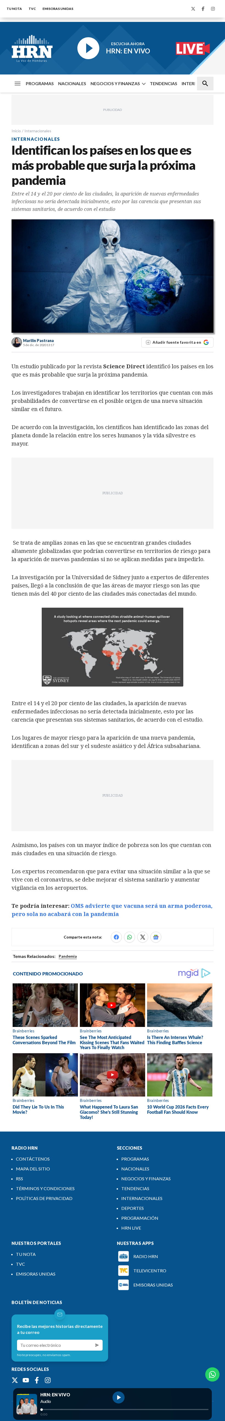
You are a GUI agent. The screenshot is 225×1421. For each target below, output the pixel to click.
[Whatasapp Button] (212, 1374)
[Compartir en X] (142, 937)
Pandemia (68, 956)
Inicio (16, 130)
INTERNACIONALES (141, 1198)
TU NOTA (14, 9)
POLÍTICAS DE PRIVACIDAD (44, 1198)
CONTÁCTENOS (33, 1158)
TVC (32, 9)
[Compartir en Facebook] (116, 937)
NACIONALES (72, 83)
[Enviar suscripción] (97, 1345)
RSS (19, 1178)
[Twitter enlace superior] (193, 9)
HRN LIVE (131, 1227)
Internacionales (37, 130)
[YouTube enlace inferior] (25, 1380)
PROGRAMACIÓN (139, 1218)
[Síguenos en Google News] (155, 937)
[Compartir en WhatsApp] (129, 937)
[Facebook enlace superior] (203, 9)
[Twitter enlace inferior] (15, 1380)
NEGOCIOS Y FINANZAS (115, 83)
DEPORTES (132, 1208)
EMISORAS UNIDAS (58, 9)
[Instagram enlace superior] (213, 9)
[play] (119, 1397)
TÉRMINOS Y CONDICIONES (45, 1188)
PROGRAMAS (40, 83)
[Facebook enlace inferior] (36, 1380)
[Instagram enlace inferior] (47, 1380)
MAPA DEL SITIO (33, 1168)
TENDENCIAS (163, 83)
